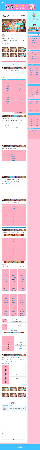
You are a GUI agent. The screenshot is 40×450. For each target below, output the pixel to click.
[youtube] (7, 410)
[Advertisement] (14, 139)
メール (3, 430)
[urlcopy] (15, 403)
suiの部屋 (2, 2)
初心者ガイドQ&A (7, 183)
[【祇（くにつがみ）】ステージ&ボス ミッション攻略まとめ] (14, 403)
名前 (3, 427)
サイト (3, 433)
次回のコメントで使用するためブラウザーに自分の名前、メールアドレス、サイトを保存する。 (13, 437)
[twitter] (12, 403)
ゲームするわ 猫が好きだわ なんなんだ (20, 446)
